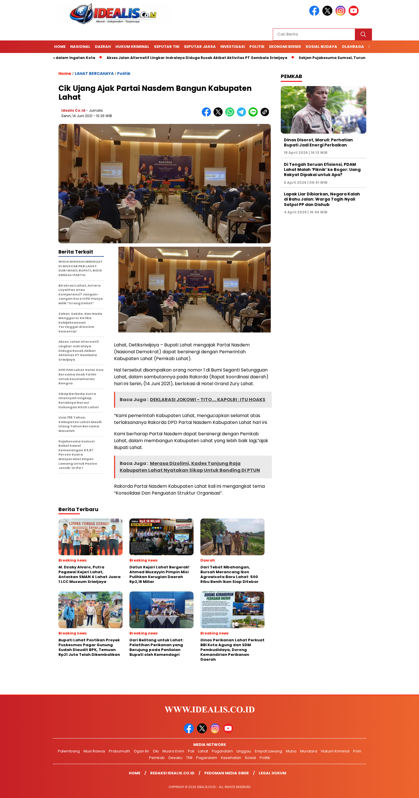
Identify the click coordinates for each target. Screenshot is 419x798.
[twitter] (328, 14)
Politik (257, 46)
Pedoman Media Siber (226, 773)
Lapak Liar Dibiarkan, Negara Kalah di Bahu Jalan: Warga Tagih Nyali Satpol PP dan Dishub (322, 199)
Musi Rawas (94, 751)
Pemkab (157, 757)
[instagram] (341, 14)
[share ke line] (254, 115)
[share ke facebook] (207, 115)
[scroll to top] (401, 789)
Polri (357, 751)
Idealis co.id (73, 110)
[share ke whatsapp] (231, 115)
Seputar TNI (166, 46)
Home (60, 46)
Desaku (175, 757)
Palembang (69, 751)
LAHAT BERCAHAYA (94, 73)
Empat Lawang (268, 751)
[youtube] (355, 14)
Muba (291, 751)
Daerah (103, 46)
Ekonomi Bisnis (285, 46)
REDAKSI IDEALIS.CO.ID (172, 773)
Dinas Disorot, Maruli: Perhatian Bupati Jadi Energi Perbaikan (318, 142)
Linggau (244, 751)
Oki (156, 751)
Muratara (308, 751)
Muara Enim (173, 751)
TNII (189, 757)
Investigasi (232, 46)
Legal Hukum (272, 773)
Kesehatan (231, 757)
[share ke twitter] (219, 115)
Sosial (250, 757)
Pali (191, 751)
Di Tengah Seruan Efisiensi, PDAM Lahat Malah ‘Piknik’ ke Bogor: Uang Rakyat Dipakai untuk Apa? (322, 169)
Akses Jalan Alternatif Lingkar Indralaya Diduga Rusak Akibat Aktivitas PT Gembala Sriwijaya (169, 57)
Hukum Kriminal (132, 46)
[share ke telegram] (243, 115)
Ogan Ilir (141, 751)
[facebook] (315, 14)
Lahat (203, 751)
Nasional (80, 46)
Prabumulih (119, 751)
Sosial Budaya (321, 46)
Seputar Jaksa (200, 46)
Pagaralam (222, 751)
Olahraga (353, 46)
